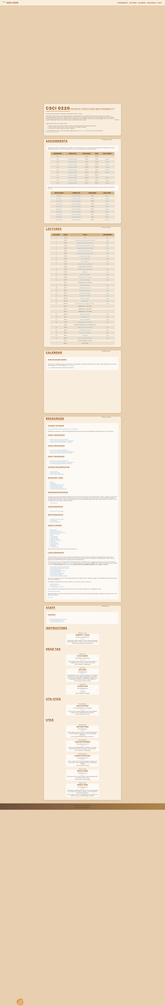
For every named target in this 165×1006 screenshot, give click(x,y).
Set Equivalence (54, 546)
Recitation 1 (59, 195)
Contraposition (54, 537)
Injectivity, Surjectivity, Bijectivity (85, 264)
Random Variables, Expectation (85, 327)
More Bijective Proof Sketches (57, 532)
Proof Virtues (53, 503)
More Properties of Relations (85, 269)
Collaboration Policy (55, 472)
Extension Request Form (56, 486)
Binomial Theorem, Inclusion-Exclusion (85, 303)
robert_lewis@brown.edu (52, 132)
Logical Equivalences (55, 521)
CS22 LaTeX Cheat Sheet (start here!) (59, 566)
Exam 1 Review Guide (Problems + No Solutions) (62, 462)
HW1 (58, 159)
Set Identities (53, 520)
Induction (85, 271)
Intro (85, 237)
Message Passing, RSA (85, 293)
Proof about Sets (85, 258)
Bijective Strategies (55, 533)
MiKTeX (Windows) (55, 584)
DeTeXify (50, 597)
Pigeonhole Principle (85, 314)
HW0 (57, 156)
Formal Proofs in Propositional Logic (85, 245)
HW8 (57, 177)
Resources (151, 3)
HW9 (57, 180)
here (52, 188)
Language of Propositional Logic (85, 242)
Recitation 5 (59, 206)
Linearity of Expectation (85, 332)
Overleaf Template (72, 159)
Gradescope (53, 483)
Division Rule (85, 301)
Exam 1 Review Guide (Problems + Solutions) (61, 463)
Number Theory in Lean (85, 290)
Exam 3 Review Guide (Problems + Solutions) (61, 442)
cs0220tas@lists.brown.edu (57, 620)
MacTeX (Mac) (53, 585)
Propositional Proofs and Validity (85, 248)
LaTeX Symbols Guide (55, 569)
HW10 (57, 182)
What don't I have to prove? (57, 519)
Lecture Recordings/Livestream (58, 488)
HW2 (57, 161)
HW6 (57, 172)
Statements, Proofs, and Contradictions (85, 240)
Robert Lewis (82, 130)
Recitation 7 (59, 211)
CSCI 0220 (12, 2)
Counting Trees (85, 316)
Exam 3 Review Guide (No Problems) (59, 439)
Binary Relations (85, 261)
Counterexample (54, 538)
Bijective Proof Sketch (55, 531)
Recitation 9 (59, 217)
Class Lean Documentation (57, 511)
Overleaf (70, 563)
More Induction (54, 542)
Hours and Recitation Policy (57, 474)
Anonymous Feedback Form (57, 484)
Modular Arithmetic (85, 285)
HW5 (57, 169)
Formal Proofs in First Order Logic (85, 253)
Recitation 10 (59, 219)
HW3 (57, 164)
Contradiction (53, 536)
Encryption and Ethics (84, 295)
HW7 (57, 175)
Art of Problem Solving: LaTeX (57, 570)
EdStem (52, 482)
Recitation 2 (59, 198)
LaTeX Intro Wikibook (55, 572)
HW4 (57, 167)
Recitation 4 (59, 203)
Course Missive (71, 365)
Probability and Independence (85, 322)
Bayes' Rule (85, 335)
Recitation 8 (59, 214)
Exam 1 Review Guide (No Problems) (59, 460)
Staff (159, 3)
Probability (53, 545)
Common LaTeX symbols (54, 591)
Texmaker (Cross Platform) (57, 586)
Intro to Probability (85, 319)
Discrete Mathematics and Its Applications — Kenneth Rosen (63, 429)
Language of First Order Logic (85, 250)
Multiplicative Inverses (85, 287)
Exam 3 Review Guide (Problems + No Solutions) (62, 440)
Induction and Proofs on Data (85, 338)
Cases (51, 535)
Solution (107, 159)
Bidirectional (53, 529)
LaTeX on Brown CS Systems (57, 573)
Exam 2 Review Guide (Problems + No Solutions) (62, 451)
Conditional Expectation (85, 330)
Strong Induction (54, 544)
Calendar (142, 3)
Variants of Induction (85, 274)
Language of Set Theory (85, 256)
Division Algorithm (85, 279)
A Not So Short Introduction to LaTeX (59, 568)
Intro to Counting (85, 298)
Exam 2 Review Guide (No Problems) (59, 450)
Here (49, 367)
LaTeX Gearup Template (56, 574)
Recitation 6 (59, 209)
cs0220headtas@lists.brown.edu (58, 619)
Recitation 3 (59, 201)
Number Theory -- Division (85, 277)
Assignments (122, 3)
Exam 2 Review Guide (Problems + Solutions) (61, 452)
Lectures (133, 3)
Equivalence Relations (55, 540)
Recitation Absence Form (56, 487)
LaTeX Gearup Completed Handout (59, 575)
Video (107, 237)
